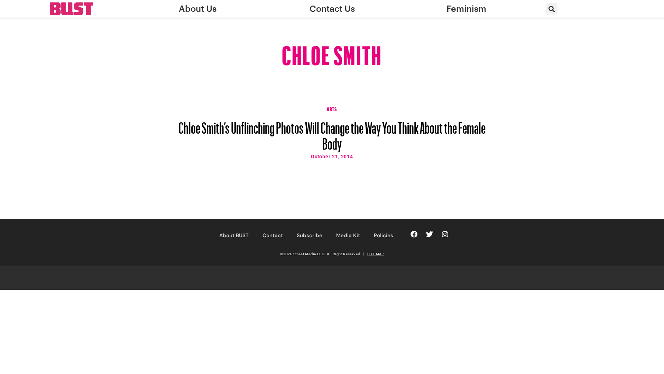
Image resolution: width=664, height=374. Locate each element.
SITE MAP (375, 254)
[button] (551, 9)
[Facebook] (414, 234)
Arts (332, 108)
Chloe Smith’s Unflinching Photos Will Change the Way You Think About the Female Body (332, 133)
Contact (272, 235)
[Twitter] (429, 234)
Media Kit (348, 235)
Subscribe (309, 235)
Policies (383, 235)
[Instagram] (445, 234)
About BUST (234, 235)
